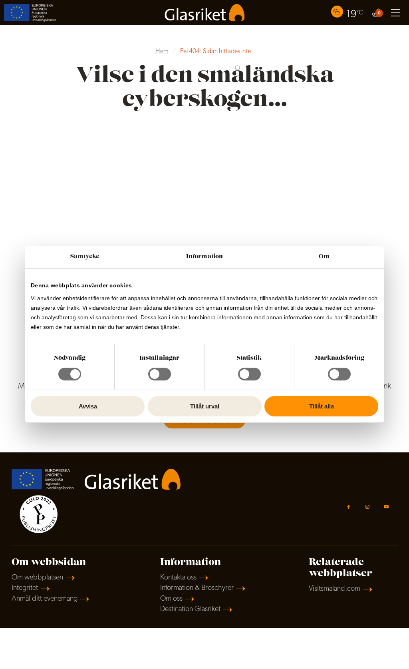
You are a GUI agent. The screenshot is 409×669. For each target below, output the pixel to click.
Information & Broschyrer (197, 588)
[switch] (159, 374)
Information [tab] (204, 257)
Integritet (25, 588)
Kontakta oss (178, 577)
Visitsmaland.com (334, 589)
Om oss (171, 599)
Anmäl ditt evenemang (44, 599)
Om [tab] (324, 257)
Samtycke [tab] (84, 257)
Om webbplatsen (37, 577)
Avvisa (88, 406)
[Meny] (395, 13)
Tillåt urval (204, 406)
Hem (162, 51)
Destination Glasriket (190, 609)
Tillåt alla (321, 406)
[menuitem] (376, 13)
